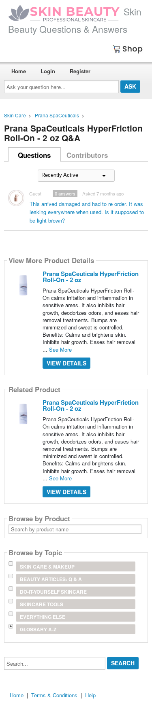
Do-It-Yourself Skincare (53, 591)
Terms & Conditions (54, 695)
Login (48, 71)
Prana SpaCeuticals (57, 115)
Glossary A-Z (38, 629)
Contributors (87, 155)
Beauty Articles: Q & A (51, 579)
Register (80, 71)
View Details (66, 363)
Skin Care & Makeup (47, 566)
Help (90, 695)
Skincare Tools (41, 604)
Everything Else (42, 616)
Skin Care (15, 115)
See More (60, 349)
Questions (34, 155)
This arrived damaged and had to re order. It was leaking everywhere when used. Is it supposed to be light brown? (87, 212)
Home (18, 71)
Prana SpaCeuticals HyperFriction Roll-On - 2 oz (91, 276)
